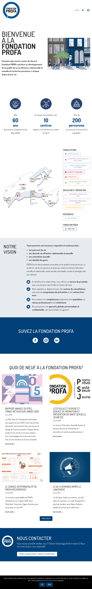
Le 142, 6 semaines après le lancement (67, 488)
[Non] (89, 582)
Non (49, 584)
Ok (42, 584)
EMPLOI (77, 10)
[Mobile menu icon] (88, 10)
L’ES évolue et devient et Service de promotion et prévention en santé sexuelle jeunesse (69, 413)
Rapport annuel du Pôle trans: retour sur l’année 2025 (22, 410)
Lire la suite (9, 444)
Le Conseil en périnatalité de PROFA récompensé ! (21, 488)
